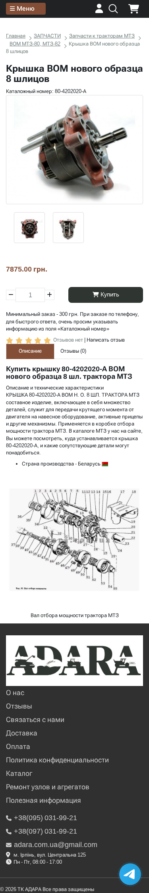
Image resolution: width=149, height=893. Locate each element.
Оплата (18, 746)
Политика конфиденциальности (57, 760)
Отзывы (19, 706)
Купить (109, 294)
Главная (15, 36)
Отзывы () (73, 351)
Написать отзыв (106, 340)
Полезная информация (43, 800)
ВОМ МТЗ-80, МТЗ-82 (35, 44)
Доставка (21, 733)
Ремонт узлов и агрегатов (47, 787)
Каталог (19, 773)
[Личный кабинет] (99, 11)
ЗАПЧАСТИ (47, 36)
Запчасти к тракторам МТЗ (102, 36)
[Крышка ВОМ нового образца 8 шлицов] (74, 149)
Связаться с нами (35, 719)
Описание (30, 351)
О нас (15, 692)
